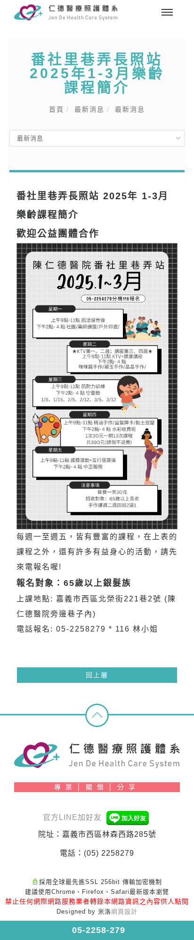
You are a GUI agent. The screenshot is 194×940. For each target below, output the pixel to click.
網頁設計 (124, 911)
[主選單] (167, 12)
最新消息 (89, 109)
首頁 (56, 109)
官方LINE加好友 (73, 817)
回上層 (97, 675)
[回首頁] (66, 12)
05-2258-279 (97, 930)
